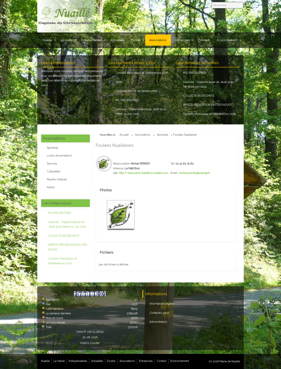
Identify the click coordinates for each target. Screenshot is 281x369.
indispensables (94, 71)
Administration (158, 321)
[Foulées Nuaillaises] (121, 214)
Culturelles (53, 171)
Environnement (227, 40)
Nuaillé (47, 40)
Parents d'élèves (57, 179)
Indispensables (91, 40)
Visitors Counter (90, 343)
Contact (203, 40)
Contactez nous (159, 312)
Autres (51, 187)
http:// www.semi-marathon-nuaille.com (143, 172)
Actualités (117, 40)
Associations (157, 40)
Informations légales (162, 303)
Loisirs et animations (59, 155)
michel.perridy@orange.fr (194, 172)
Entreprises (182, 40)
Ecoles (135, 40)
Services (52, 163)
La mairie (67, 40)
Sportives (52, 147)
